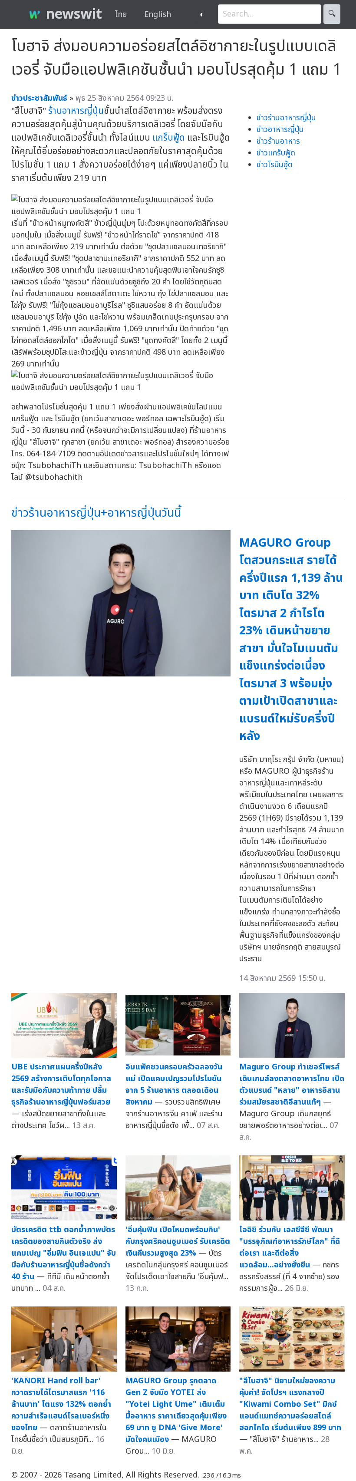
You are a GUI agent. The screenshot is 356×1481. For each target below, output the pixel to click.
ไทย (121, 14)
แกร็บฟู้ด (168, 138)
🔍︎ (332, 14)
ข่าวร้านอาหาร (278, 141)
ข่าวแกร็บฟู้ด (276, 153)
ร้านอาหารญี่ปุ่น (76, 111)
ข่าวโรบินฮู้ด (275, 165)
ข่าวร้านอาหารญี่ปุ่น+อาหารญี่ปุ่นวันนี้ (96, 513)
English (157, 14)
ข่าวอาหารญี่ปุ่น (280, 129)
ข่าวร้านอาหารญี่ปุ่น (286, 118)
